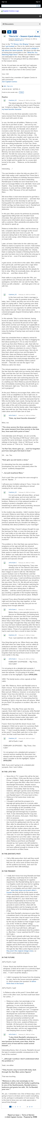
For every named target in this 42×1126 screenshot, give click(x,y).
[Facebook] (15, 32)
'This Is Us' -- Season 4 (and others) (24, 36)
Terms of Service (28, 1115)
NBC (5, 86)
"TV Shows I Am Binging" (19, 44)
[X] (4, 32)
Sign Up (4, 2)
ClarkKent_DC (19, 39)
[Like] (38, 32)
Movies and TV (19, 40)
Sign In (38, 2)
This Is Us (10, 86)
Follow (21, 92)
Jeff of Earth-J (13, 415)
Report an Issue (13, 1115)
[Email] (9, 32)
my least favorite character (11, 109)
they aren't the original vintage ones (20, 951)
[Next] (32, 1106)
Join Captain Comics (9, 82)
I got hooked (9, 46)
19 (29, 1106)
